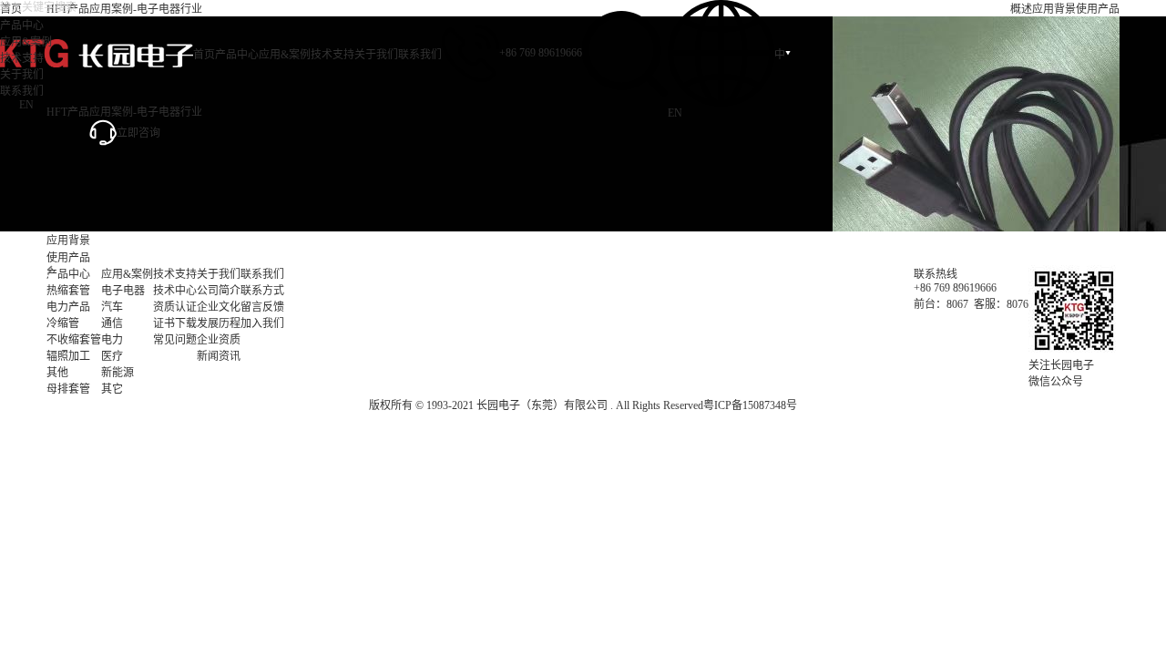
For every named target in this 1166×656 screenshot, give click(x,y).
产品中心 (237, 54)
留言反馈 (262, 307)
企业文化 (218, 307)
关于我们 (376, 54)
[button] (49, 269)
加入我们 (262, 323)
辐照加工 (68, 356)
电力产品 (68, 307)
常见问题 (175, 339)
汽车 (112, 307)
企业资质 (218, 339)
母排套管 (68, 389)
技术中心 (175, 290)
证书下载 (175, 323)
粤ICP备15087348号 (750, 405)
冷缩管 (62, 323)
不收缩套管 (73, 339)
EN (675, 113)
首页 (204, 54)
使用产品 (1098, 9)
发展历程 (218, 323)
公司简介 (218, 290)
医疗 (112, 356)
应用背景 (1054, 9)
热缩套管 (68, 290)
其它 (112, 389)
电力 (112, 339)
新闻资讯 (218, 356)
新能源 (117, 372)
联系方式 (262, 290)
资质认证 (175, 307)
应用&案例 (285, 54)
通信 (112, 323)
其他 (57, 372)
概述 (1021, 9)
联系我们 (420, 54)
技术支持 (332, 54)
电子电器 (123, 290)
